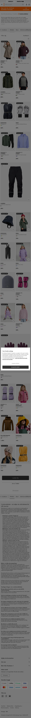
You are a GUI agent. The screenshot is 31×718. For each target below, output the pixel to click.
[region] (15, 359)
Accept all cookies (15, 367)
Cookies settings (15, 363)
